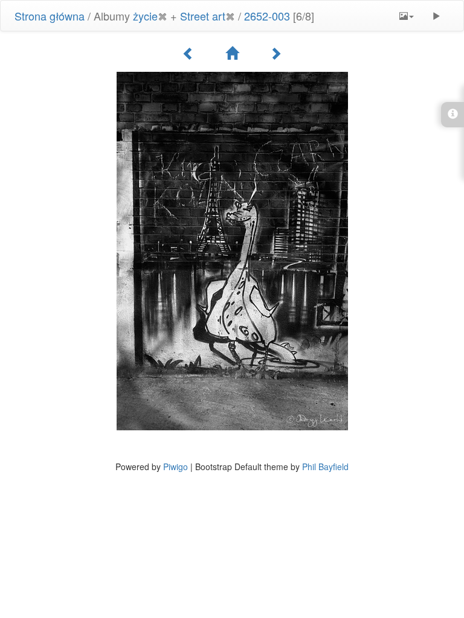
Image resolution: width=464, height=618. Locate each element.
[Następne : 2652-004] (275, 53)
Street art (202, 16)
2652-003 (267, 16)
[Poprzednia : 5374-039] (188, 53)
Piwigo (175, 466)
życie (145, 16)
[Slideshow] (436, 16)
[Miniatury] (232, 53)
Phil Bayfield (325, 466)
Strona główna (49, 16)
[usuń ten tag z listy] (162, 16)
